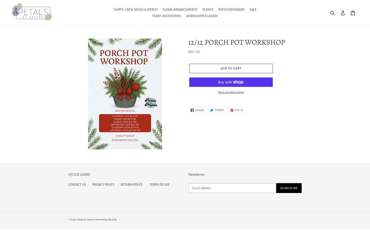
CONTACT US (77, 184)
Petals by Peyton (86, 219)
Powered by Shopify (106, 219)
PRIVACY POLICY (103, 184)
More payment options (231, 92)
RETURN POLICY (132, 184)
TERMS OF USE (159, 184)
